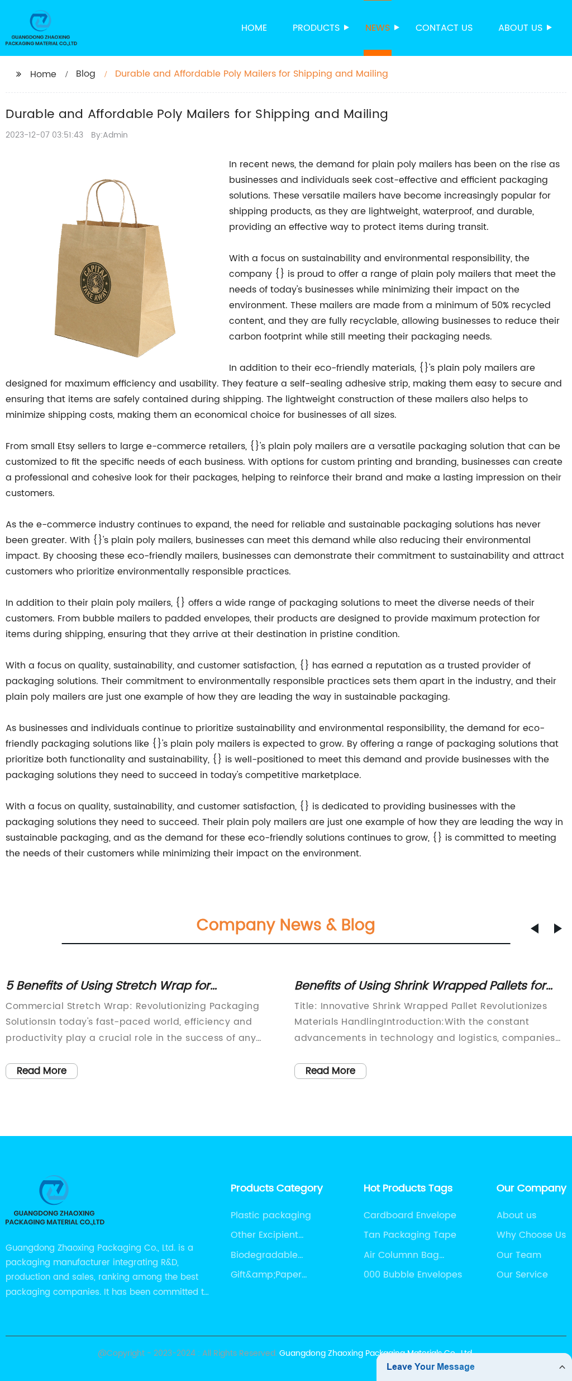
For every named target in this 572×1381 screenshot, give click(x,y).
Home (254, 28)
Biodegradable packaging (264, 1255)
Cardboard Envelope (410, 1215)
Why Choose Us (531, 1235)
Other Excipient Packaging (264, 1235)
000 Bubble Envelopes (413, 1274)
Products (316, 28)
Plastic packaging (271, 1215)
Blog (86, 74)
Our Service (522, 1274)
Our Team (519, 1255)
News (377, 28)
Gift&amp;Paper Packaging (266, 1274)
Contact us (444, 28)
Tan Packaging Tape (410, 1235)
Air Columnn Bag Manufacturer (401, 1255)
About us (520, 28)
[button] (534, 928)
